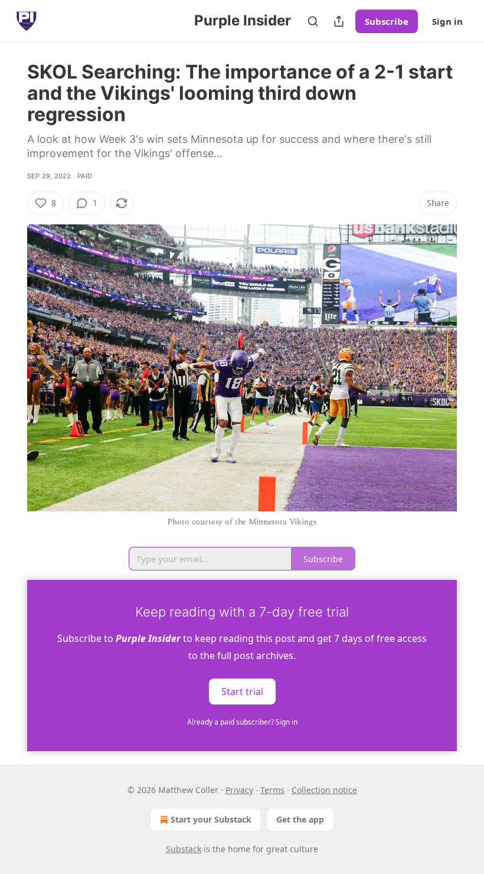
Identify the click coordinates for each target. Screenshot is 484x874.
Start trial (242, 690)
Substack (183, 849)
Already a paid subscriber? (242, 722)
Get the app (300, 819)
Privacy (239, 789)
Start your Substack (211, 819)
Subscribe (386, 21)
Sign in (447, 21)
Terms (272, 789)
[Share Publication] (339, 21)
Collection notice (324, 789)
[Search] (313, 21)
